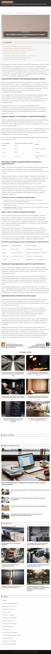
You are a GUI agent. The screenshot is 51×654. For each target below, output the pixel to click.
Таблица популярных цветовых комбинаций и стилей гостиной (20, 55)
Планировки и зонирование (9, 641)
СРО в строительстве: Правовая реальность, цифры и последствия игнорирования (28, 498)
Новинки (4, 600)
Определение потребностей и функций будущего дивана (18, 46)
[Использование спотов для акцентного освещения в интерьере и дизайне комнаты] (38, 363)
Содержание (7, 42)
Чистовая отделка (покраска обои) (10, 603)
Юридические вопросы (8, 626)
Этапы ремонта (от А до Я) (8, 620)
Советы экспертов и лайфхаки (9, 632)
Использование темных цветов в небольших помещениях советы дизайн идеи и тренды (13, 397)
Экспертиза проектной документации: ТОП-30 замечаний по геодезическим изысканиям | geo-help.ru (26, 514)
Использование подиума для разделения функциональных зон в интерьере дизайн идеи (13, 374)
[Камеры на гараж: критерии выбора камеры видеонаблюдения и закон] (38, 555)
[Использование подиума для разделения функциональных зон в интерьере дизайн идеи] (13, 363)
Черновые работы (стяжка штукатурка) (11, 635)
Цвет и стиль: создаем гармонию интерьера (14, 53)
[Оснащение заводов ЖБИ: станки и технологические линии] (12, 555)
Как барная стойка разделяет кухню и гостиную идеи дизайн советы (38, 419)
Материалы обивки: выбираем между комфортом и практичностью (20, 50)
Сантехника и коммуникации (9, 617)
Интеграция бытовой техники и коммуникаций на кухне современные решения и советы (25, 4)
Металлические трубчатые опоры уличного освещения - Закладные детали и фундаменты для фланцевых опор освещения (38, 588)
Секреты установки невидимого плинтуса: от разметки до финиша (28, 506)
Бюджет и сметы (6, 612)
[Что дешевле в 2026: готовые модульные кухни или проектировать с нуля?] (38, 534)
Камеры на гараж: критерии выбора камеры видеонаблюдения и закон (38, 565)
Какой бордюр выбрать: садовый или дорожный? (11, 544)
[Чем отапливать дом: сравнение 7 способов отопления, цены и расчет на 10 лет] (5, 492)
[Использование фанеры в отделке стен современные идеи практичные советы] (38, 386)
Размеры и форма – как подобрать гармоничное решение (17, 48)
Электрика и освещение (8, 615)
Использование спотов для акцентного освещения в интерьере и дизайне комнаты (38, 373)
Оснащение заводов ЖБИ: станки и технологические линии (10, 565)
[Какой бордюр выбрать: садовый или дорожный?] (12, 534)
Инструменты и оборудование (9, 623)
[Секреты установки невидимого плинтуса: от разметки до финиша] (5, 508)
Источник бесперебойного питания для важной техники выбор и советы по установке (13, 420)
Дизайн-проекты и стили (8, 606)
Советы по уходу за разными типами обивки (15, 52)
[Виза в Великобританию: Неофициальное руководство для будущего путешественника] (25, 465)
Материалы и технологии (8, 609)
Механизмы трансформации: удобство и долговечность (17, 57)
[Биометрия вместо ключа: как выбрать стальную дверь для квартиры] (12, 577)
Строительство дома (7, 638)
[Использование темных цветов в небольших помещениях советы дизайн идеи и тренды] (13, 386)
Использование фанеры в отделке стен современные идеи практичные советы (38, 397)
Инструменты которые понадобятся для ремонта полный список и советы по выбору (23, 2)
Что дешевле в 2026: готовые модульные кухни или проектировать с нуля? (37, 544)
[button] (14, 2)
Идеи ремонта (11, 12)
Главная (3, 12)
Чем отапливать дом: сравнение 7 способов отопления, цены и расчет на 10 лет (30, 490)
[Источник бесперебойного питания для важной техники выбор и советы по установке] (13, 409)
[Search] (49, 8)
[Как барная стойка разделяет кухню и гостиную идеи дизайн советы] (38, 409)
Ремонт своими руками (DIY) (9, 643)
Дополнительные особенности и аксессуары (14, 59)
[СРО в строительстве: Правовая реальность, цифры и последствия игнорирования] (5, 500)
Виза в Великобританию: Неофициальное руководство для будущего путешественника (23, 483)
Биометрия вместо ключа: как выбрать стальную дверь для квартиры (11, 587)
